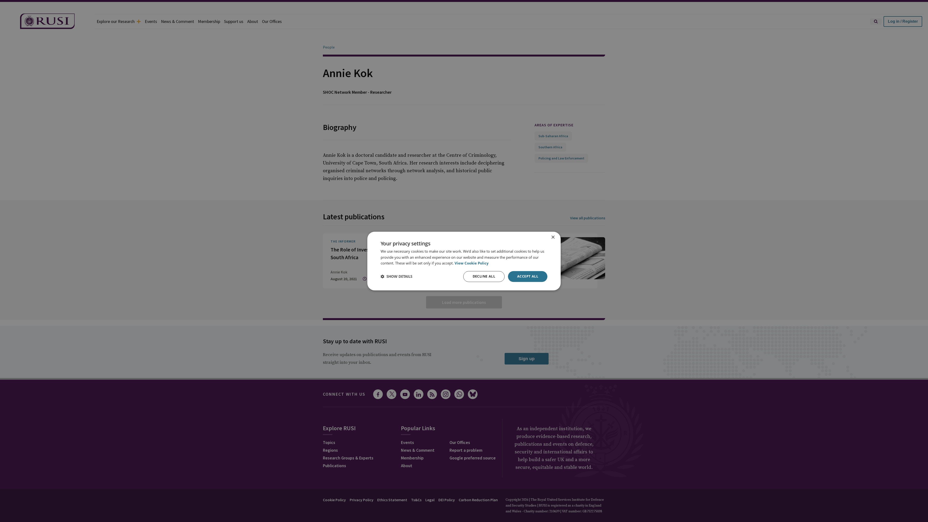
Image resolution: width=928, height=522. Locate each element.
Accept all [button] (527, 276)
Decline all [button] (484, 276)
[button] (396, 276)
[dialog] (464, 261)
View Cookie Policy (472, 263)
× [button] (553, 237)
